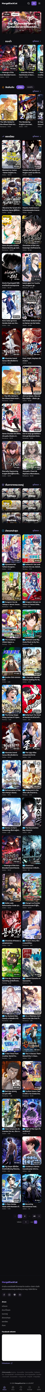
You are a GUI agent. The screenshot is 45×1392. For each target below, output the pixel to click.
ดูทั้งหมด (36, 41)
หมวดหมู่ (5, 1314)
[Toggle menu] (39, 3)
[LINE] (14, 1295)
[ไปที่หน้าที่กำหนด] (35, 1222)
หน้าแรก (4, 1306)
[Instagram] (9, 1295)
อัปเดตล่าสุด (6, 1317)
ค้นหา (4, 1325)
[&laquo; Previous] (15, 1216)
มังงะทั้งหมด (6, 1310)
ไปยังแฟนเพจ (6, 1363)
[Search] (28, 3)
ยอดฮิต (30, 87)
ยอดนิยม (5, 1321)
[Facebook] (4, 1295)
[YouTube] (20, 1295)
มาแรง (20, 87)
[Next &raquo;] (39, 1216)
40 (34, 1216)
